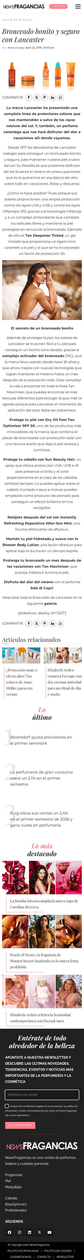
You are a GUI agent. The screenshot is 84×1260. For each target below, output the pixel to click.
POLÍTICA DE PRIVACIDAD (23, 1250)
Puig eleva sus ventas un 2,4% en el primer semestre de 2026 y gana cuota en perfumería (41, 819)
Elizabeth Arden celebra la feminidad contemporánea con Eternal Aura (40, 1017)
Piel (15, 19)
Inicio (5, 19)
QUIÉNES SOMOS (20, 1256)
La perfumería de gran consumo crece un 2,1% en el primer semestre (41, 778)
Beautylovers (15, 1204)
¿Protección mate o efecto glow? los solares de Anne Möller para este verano (21, 682)
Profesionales (16, 1210)
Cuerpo (27, 19)
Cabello (11, 1198)
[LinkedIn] (29, 1232)
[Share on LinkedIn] (52, 97)
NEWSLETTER (65, 1256)
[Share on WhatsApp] (60, 97)
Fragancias (13, 1175)
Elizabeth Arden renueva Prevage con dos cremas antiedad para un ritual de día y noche (65, 682)
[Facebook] (9, 1232)
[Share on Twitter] (36, 97)
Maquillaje (13, 1187)
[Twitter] (39, 1232)
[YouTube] (49, 1232)
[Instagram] (19, 1232)
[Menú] (78, 6)
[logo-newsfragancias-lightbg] (23, 6)
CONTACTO (44, 1256)
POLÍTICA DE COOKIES (57, 1250)
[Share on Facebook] (28, 97)
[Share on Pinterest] (44, 97)
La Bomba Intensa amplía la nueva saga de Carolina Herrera (44, 903)
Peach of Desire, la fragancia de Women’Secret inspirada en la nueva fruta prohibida (44, 960)
